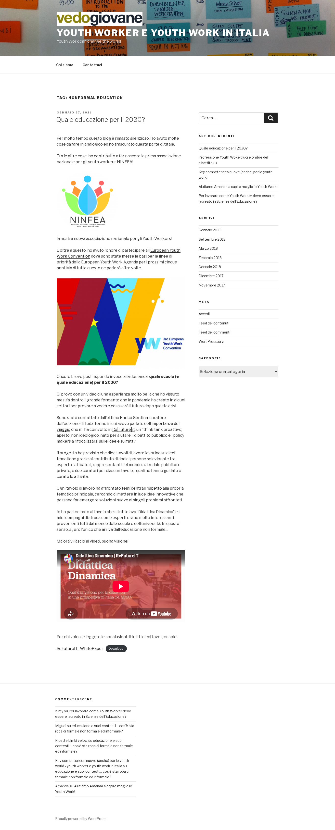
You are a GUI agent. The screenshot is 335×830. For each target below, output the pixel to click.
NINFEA (124, 162)
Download (116, 649)
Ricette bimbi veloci (71, 740)
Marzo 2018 (208, 248)
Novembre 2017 (212, 285)
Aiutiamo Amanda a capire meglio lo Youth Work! (238, 187)
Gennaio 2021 (210, 230)
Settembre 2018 (212, 239)
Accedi (204, 314)
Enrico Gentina (134, 417)
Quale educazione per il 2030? (100, 119)
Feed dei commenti (214, 332)
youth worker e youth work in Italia (163, 32)
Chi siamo (64, 65)
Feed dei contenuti (214, 323)
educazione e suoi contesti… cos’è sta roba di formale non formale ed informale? (94, 746)
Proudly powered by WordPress (80, 819)
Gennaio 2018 (210, 267)
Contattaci (92, 65)
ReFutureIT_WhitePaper (80, 648)
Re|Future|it (123, 429)
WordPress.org (211, 341)
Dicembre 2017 (211, 276)
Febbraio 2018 (210, 258)
